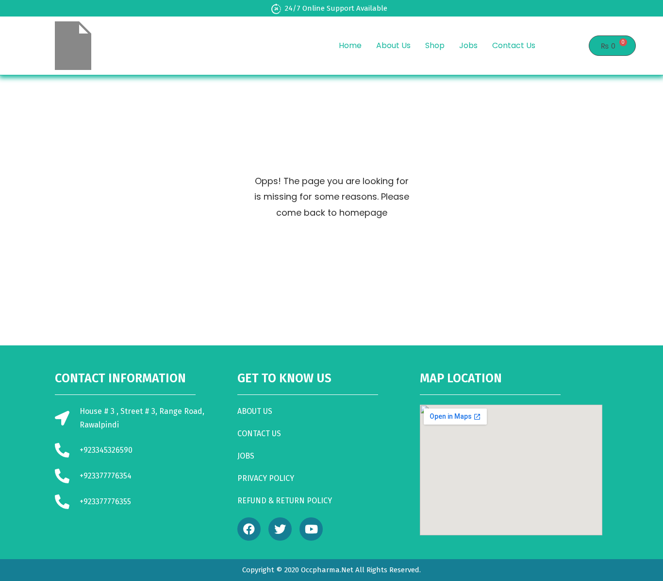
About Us (393, 45)
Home (350, 45)
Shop (435, 45)
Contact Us (513, 45)
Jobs (468, 45)
